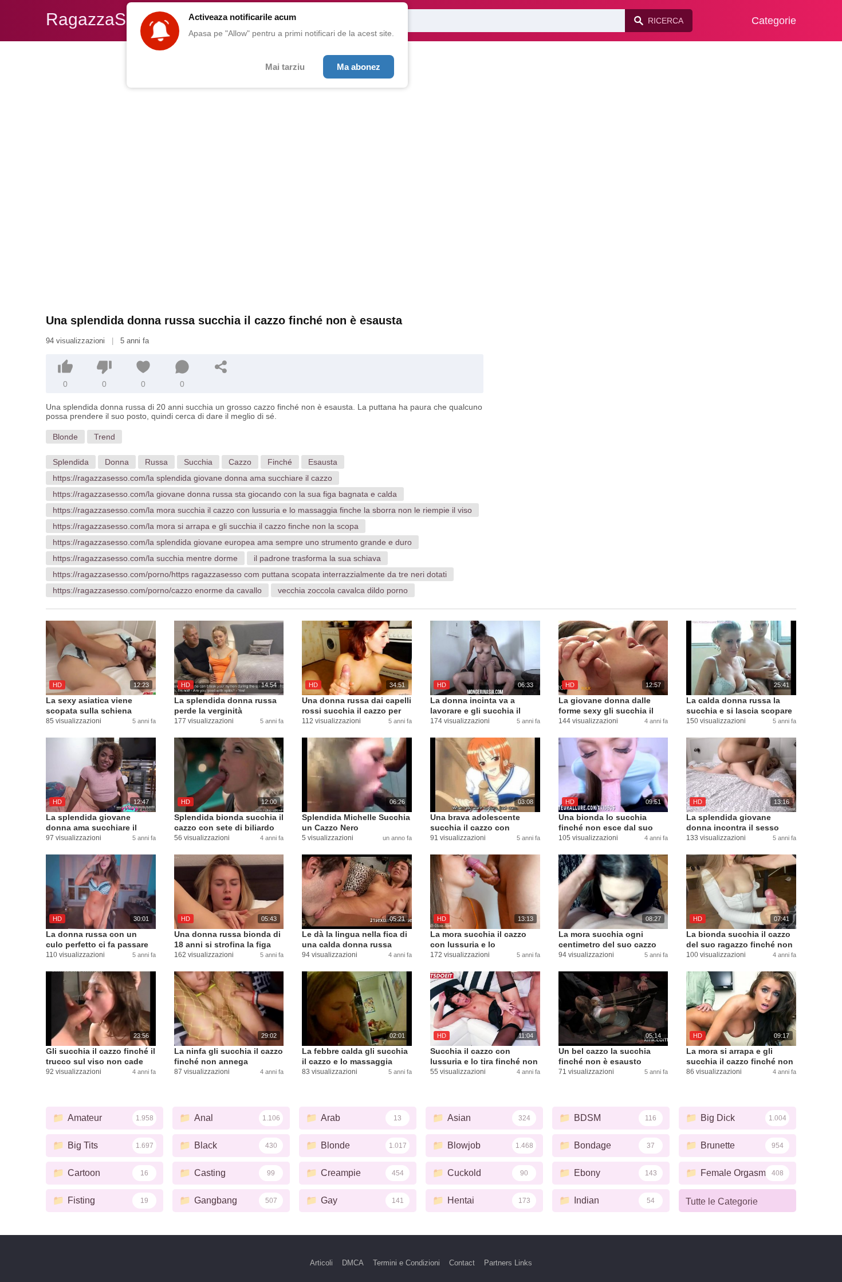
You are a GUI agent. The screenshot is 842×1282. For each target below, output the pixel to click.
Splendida (71, 461)
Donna (117, 461)
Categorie (773, 20)
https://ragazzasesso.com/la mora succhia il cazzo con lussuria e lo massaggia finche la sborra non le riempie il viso (262, 510)
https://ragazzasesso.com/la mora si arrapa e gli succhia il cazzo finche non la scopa (206, 526)
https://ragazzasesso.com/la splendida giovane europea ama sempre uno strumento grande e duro (232, 542)
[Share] (221, 366)
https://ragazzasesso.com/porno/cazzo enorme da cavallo (157, 590)
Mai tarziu (285, 67)
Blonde (65, 436)
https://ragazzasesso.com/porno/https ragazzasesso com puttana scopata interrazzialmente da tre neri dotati (250, 574)
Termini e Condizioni (406, 1263)
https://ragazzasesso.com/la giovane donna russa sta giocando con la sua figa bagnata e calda (225, 494)
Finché (279, 461)
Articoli (321, 1263)
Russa (156, 461)
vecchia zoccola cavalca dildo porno (343, 590)
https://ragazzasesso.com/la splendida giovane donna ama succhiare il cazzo (192, 478)
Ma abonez (358, 67)
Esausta (322, 461)
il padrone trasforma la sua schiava (317, 558)
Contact (462, 1263)
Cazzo (240, 461)
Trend (104, 436)
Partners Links (508, 1263)
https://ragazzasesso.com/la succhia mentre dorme (145, 558)
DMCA (353, 1263)
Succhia (198, 461)
